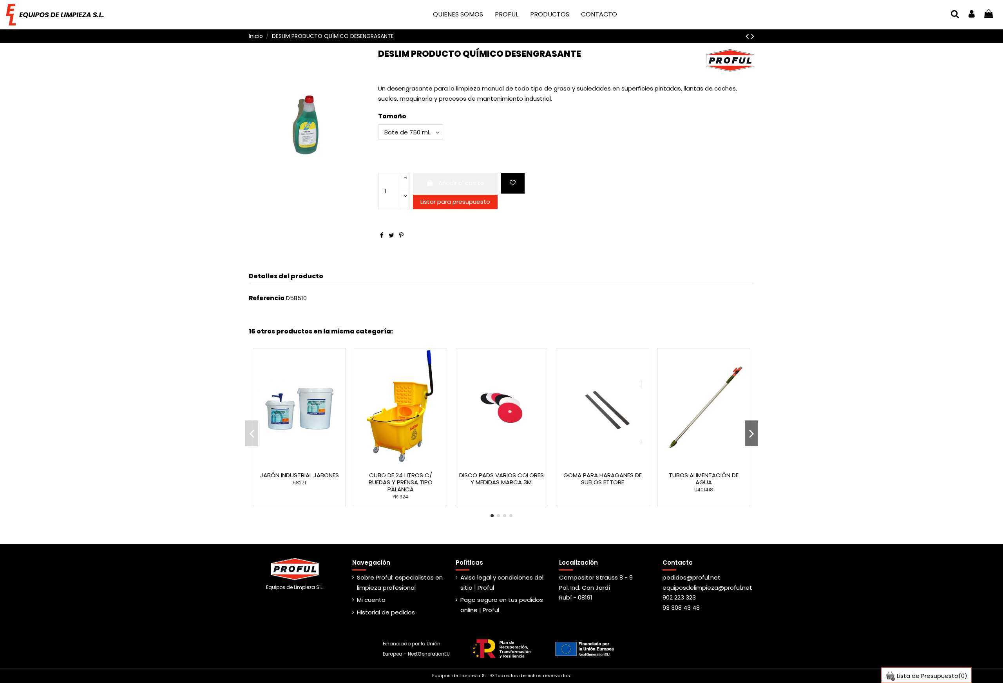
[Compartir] (382, 235)
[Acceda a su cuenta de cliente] (971, 14)
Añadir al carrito (461, 183)
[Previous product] (748, 36)
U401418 (703, 489)
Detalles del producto (286, 276)
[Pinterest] (401, 235)
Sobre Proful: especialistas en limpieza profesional (400, 582)
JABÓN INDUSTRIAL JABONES (299, 475)
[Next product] (752, 36)
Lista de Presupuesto (931, 676)
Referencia (266, 298)
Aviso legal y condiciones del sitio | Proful (501, 582)
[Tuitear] (391, 235)
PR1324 (400, 496)
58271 (299, 482)
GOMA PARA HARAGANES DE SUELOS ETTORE (602, 478)
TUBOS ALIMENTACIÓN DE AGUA (704, 478)
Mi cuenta (371, 600)
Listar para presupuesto (455, 201)
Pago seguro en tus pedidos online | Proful (501, 605)
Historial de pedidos (386, 612)
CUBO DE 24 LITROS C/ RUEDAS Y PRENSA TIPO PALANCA (401, 482)
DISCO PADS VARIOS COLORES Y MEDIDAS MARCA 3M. (501, 478)
